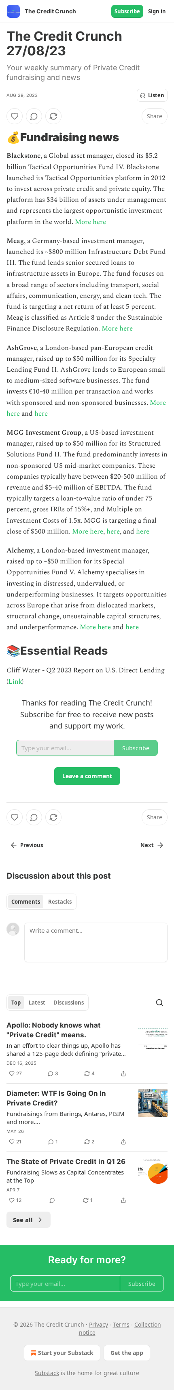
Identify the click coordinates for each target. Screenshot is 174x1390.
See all (23, 1220)
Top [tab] (16, 1002)
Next (147, 845)
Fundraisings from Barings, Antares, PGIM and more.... (65, 1117)
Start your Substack (65, 1353)
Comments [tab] (25, 901)
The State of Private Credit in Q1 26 (65, 1162)
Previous (31, 845)
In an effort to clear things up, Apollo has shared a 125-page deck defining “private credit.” (63, 1049)
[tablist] (41, 902)
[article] (87, 1049)
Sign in (157, 11)
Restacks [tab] (60, 901)
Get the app (126, 1353)
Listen (156, 95)
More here (90, 222)
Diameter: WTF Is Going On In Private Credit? (56, 1098)
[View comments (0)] (34, 116)
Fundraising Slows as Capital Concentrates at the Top (65, 1176)
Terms (121, 1324)
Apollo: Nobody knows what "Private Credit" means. (53, 1030)
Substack (47, 1373)
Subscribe (127, 11)
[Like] (14, 116)
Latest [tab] (37, 1002)
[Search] (159, 1002)
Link (15, 681)
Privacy (98, 1324)
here (41, 413)
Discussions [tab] (68, 1002)
